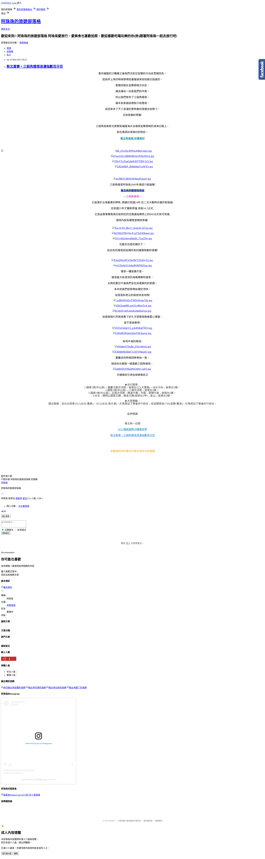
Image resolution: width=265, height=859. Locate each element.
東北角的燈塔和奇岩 (132, 190)
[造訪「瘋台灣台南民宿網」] (56, 687)
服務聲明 (158, 821)
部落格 (10, 51)
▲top (3, 511)
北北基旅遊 (23, 506)
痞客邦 (18, 498)
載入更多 (5, 516)
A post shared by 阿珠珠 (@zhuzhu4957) (38, 779)
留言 (25, 498)
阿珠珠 (4, 482)
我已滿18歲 (6, 854)
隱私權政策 (148, 821)
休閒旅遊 (23, 43)
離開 (16, 854)
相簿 (9, 48)
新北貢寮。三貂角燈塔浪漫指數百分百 (35, 66)
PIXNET (112, 821)
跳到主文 (5, 29)
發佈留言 (5, 533)
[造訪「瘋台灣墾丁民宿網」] (77, 687)
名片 (9, 55)
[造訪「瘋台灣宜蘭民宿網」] (13, 687)
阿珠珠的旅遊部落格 (21, 21)
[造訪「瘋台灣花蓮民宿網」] (36, 687)
